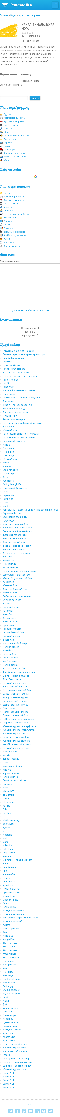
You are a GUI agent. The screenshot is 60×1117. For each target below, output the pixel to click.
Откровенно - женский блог (17, 690)
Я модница (8, 451)
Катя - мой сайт (11, 567)
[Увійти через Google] (35, 176)
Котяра (6, 805)
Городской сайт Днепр (15, 643)
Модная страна (11, 646)
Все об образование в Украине (19, 390)
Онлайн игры (9, 867)
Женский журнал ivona (14, 682)
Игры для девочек (12, 1029)
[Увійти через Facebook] (30, 176)
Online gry (8, 986)
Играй (6, 1000)
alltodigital (8, 802)
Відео (13, 15)
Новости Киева (11, 607)
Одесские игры (11, 1022)
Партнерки (8, 495)
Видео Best (9, 895)
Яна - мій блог (10, 563)
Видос (6, 903)
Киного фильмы (11, 928)
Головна (4, 15)
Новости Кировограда (14, 408)
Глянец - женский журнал (16, 693)
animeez (7, 798)
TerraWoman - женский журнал (19, 672)
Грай (5, 1004)
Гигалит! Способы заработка (17, 404)
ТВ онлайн (8, 794)
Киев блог (8, 650)
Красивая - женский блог (16, 524)
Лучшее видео (10, 776)
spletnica (7, 845)
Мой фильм (8, 971)
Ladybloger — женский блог (17, 574)
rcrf (4, 816)
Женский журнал (11, 635)
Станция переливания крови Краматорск (24, 354)
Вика (5, 863)
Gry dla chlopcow (11, 979)
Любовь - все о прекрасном (17, 596)
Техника (7, 603)
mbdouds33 (9, 791)
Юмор (7, 160)
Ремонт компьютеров (14, 419)
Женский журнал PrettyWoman (19, 729)
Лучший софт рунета (14, 440)
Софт (5, 502)
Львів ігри (7, 1011)
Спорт (7, 146)
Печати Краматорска (14, 368)
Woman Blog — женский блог (17, 578)
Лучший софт (10, 415)
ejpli (5, 838)
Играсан (7, 1054)
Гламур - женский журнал (16, 675)
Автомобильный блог (13, 632)
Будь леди (8, 625)
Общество (9, 132)
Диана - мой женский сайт (17, 545)
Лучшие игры (9, 906)
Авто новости (10, 617)
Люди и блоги (11, 125)
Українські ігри (10, 1007)
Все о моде (9, 426)
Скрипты (7, 361)
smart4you (8, 823)
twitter (10, 1111)
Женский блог (10, 430)
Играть (6, 877)
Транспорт (9, 149)
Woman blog (9, 982)
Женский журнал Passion (16, 747)
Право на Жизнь (11, 365)
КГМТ (5, 787)
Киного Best (9, 932)
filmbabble (8, 480)
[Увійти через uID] (24, 176)
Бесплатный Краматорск (16, 487)
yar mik (6, 755)
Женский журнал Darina (15, 733)
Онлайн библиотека (13, 357)
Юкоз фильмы (10, 942)
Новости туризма (12, 628)
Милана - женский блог (15, 538)
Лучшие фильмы (11, 888)
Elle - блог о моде (12, 679)
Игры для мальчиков (13, 910)
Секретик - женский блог (15, 722)
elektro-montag (11, 820)
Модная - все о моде (14, 549)
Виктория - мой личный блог (17, 859)
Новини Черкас (10, 379)
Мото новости (10, 621)
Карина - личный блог (14, 542)
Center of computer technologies (20, 375)
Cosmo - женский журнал (15, 1044)
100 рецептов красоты (15, 534)
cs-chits (7, 812)
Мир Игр (7, 769)
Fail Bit (6, 383)
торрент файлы (11, 758)
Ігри (5, 870)
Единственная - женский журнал (20, 570)
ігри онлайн (9, 874)
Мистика (7, 784)
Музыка (8, 128)
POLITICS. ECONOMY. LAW (16, 372)
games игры (9, 394)
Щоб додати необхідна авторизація (30, 310)
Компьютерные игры (14, 118)
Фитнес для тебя (12, 599)
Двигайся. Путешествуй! (15, 412)
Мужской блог (10, 592)
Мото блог (8, 614)
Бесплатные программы (15, 516)
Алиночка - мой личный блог (17, 531)
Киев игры (8, 1018)
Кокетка (7, 466)
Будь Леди (8, 520)
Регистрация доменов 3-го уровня (21, 433)
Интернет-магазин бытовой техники (22, 422)
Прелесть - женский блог (16, 715)
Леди (5, 491)
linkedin (37, 1111)
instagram (43, 1111)
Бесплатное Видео (12, 765)
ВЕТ (5, 830)
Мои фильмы (9, 964)
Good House (9, 708)
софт (5, 762)
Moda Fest (8, 556)
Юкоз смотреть (11, 957)
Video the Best (21, 4)
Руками (6, 827)
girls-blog (8, 849)
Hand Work (8, 386)
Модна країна (10, 664)
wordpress (8, 505)
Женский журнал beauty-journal (19, 726)
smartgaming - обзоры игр (16, 1058)
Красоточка (9, 1036)
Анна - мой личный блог (15, 589)
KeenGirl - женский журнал (17, 744)
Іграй (5, 997)
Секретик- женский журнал (17, 1065)
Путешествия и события (16, 135)
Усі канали (9, 242)
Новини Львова (10, 657)
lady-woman (9, 852)
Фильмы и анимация (14, 153)
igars (5, 841)
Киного (6, 444)
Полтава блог (10, 654)
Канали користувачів (14, 246)
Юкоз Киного (9, 953)
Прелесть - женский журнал (17, 1062)
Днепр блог (9, 639)
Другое (7, 114)
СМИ (5, 809)
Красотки (8, 1033)
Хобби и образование (15, 156)
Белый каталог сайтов (14, 780)
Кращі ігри (8, 885)
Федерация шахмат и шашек (18, 350)
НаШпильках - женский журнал (19, 719)
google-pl (30, 1111)
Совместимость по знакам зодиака (21, 397)
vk (50, 1111)
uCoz (30, 1104)
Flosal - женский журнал (15, 711)
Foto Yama (8, 401)
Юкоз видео (9, 946)
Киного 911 (9, 935)
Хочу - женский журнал (15, 686)
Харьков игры (10, 1025)
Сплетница (8, 455)
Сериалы (8, 142)
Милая (6, 462)
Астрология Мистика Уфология (19, 437)
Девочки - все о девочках (16, 552)
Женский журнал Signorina (16, 740)
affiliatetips (9, 473)
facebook (17, 1111)
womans (7, 856)
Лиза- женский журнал (15, 700)
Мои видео (8, 975)
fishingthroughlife (12, 484)
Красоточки (9, 1040)
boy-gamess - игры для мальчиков (20, 917)
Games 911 (8, 1072)
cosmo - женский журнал (15, 704)
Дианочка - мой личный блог (17, 527)
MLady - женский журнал (15, 697)
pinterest (24, 1111)
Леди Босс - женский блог (16, 737)
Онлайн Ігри (9, 881)
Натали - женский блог (14, 668)
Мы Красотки (10, 661)
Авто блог (8, 610)
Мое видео (8, 960)
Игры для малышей (12, 921)
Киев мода (8, 560)
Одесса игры (9, 1015)
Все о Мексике (10, 469)
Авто (5, 477)
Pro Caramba (11, 751)
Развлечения (10, 139)
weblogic (7, 834)
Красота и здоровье (29, 15)
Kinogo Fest (9, 939)
